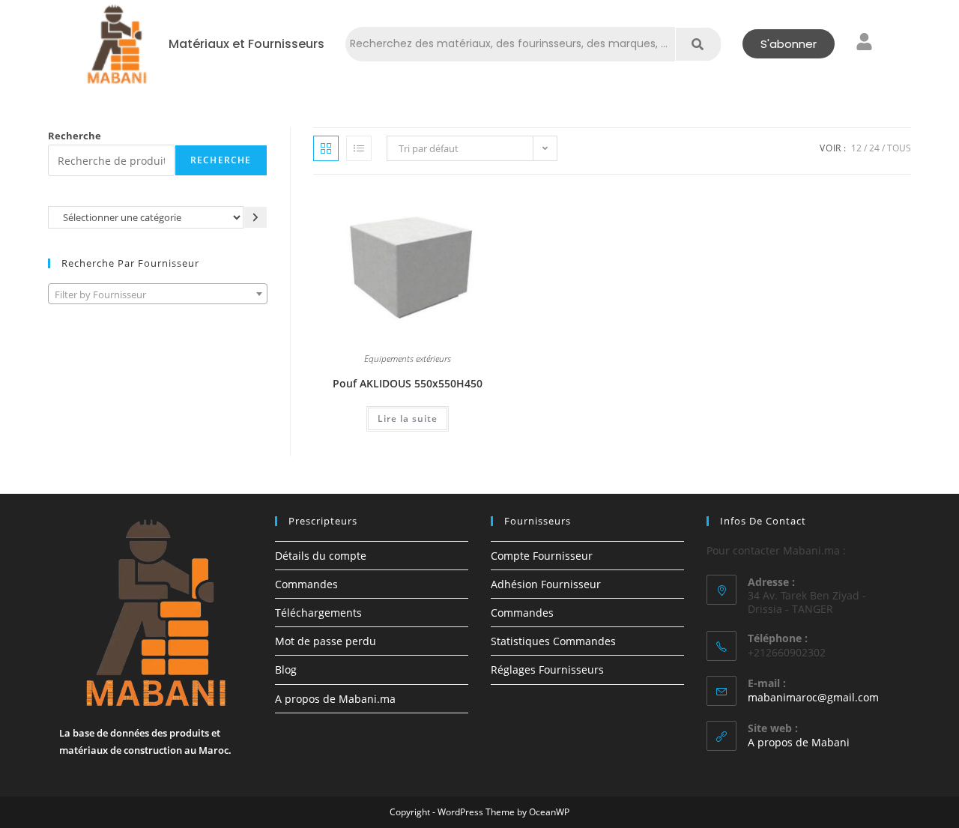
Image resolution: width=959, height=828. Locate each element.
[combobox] (157, 293)
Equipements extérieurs (407, 359)
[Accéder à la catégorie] (255, 217)
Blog (286, 669)
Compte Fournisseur (542, 556)
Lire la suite (408, 418)
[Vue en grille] (326, 148)
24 (874, 148)
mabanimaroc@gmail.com (813, 697)
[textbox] (158, 294)
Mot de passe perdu (325, 641)
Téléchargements (318, 612)
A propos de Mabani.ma (335, 699)
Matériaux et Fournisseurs (246, 44)
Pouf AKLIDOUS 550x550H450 (407, 383)
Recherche (74, 135)
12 (856, 148)
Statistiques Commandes (553, 641)
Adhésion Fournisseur (546, 584)
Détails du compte (320, 556)
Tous (899, 148)
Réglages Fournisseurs (547, 669)
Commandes (306, 584)
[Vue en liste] (359, 148)
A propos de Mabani (799, 742)
